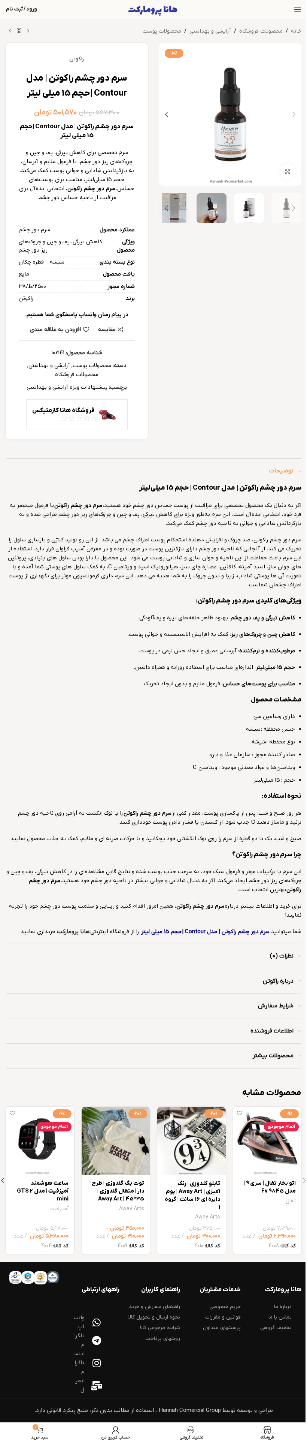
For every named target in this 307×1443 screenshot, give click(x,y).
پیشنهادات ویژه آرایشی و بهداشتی (67, 387)
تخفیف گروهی (276, 1327)
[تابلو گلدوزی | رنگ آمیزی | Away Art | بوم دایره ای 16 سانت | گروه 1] (191, 1141)
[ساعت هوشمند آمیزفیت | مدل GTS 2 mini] (40, 1141)
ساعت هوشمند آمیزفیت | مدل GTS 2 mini (43, 1191)
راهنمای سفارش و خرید (154, 1306)
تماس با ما (280, 1317)
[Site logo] (153, 9)
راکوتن (76, 59)
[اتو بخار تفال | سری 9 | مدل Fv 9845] (267, 1141)
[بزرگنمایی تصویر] (287, 171)
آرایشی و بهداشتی (210, 31)
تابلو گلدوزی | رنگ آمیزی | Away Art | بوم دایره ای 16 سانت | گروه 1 (192, 1195)
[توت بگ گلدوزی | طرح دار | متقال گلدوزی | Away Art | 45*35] (116, 1141)
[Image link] (53, 1277)
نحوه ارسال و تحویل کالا (154, 1317)
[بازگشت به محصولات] (19, 31)
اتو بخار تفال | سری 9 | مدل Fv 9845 (270, 1187)
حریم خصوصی (225, 1306)
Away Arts (207, 1217)
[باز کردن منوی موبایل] (297, 9)
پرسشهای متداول (222, 1327)
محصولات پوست (162, 31)
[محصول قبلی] (28, 31)
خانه (296, 31)
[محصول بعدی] (10, 31)
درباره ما (283, 1306)
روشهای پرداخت (162, 1338)
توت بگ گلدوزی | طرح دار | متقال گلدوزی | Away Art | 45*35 (118, 1191)
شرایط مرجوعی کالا (160, 1327)
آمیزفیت (59, 1208)
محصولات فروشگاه (261, 31)
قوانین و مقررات (223, 1317)
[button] (293, 114)
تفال (291, 1201)
